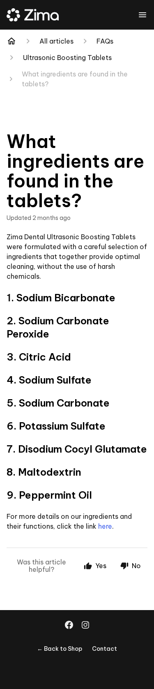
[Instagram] (85, 625)
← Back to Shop (59, 648)
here (105, 526)
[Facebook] (69, 625)
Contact (104, 648)
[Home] (11, 41)
